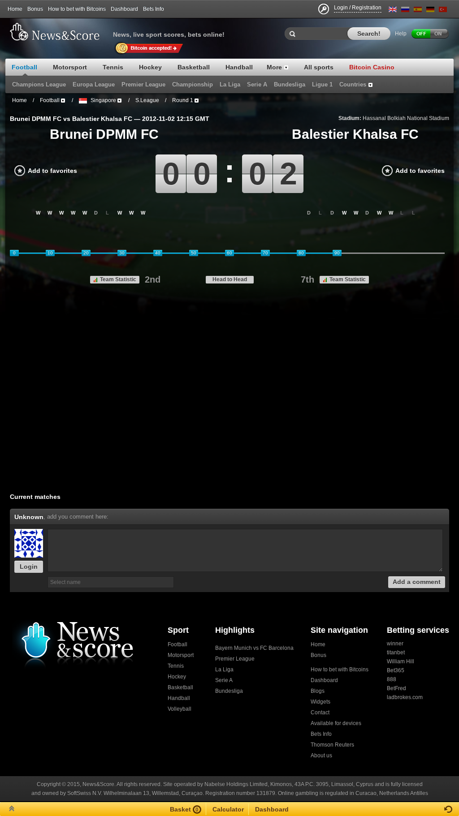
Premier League (235, 659)
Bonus (35, 9)
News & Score (59, 32)
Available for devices (336, 723)
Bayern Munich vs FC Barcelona (254, 648)
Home (15, 9)
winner (395, 643)
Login (29, 566)
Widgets (320, 702)
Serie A (224, 680)
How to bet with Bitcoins (77, 9)
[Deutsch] (430, 11)
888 (391, 679)
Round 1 (182, 100)
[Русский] (405, 11)
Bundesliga (229, 691)
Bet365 (395, 670)
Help (401, 33)
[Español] (417, 11)
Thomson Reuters (332, 745)
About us (321, 755)
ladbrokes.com (405, 697)
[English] (392, 11)
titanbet (396, 652)
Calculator (228, 809)
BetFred (396, 688)
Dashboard (124, 9)
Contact (320, 712)
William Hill (400, 661)
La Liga (224, 669)
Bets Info (153, 9)
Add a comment (417, 581)
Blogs (318, 691)
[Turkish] (443, 11)
